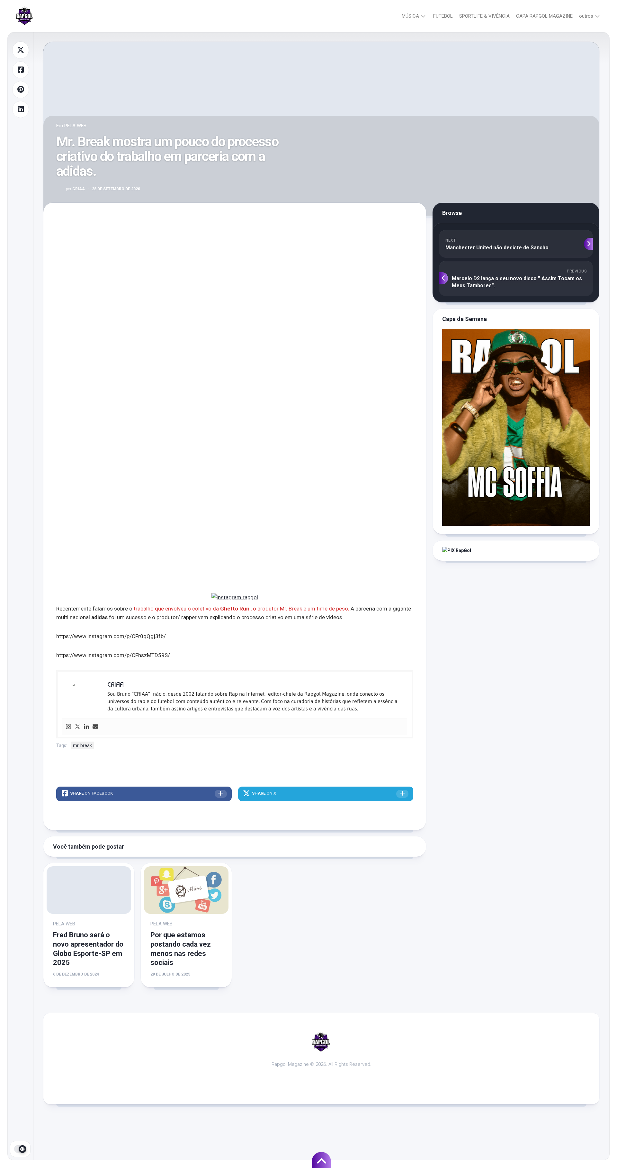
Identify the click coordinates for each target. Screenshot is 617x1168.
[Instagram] (68, 727)
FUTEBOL (443, 16)
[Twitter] (77, 727)
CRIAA (75, 189)
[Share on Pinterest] (21, 89)
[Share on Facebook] (21, 70)
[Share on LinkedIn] (21, 109)
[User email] (95, 727)
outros (586, 16)
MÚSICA (410, 16)
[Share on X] (21, 50)
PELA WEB (75, 126)
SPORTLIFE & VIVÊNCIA (484, 16)
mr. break (82, 745)
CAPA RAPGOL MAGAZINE (544, 16)
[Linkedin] (86, 727)
